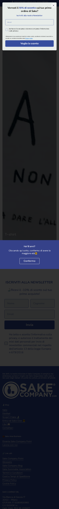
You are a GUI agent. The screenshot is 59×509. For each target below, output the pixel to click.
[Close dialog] (53, 5)
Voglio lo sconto (29, 43)
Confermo (29, 261)
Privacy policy (29, 38)
